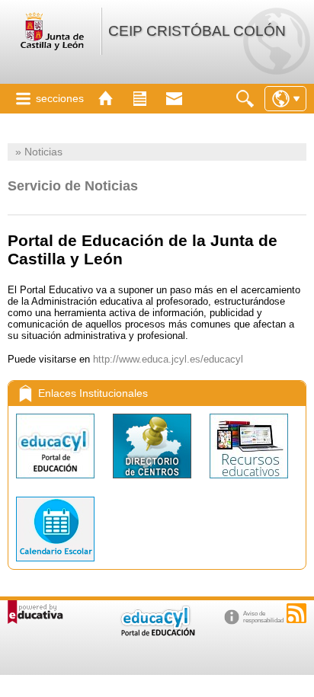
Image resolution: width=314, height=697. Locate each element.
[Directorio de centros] (153, 481)
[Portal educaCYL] (56, 481)
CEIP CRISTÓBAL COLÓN (197, 31)
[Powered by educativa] (35, 612)
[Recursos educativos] (249, 481)
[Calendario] (55, 564)
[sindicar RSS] (296, 613)
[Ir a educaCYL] (157, 632)
